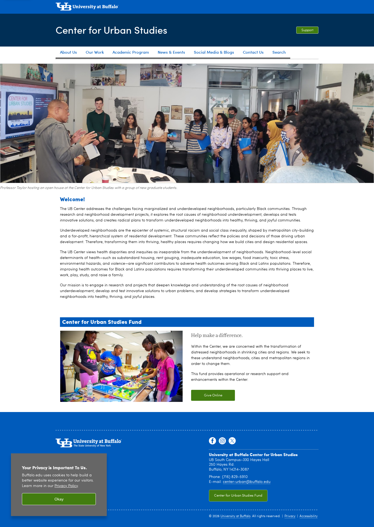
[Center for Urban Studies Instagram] (222, 441)
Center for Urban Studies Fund (235, 495)
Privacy (289, 516)
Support (307, 30)
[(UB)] (187, 7)
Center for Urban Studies (111, 29)
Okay (59, 499)
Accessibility (309, 516)
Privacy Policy (66, 486)
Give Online (206, 395)
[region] (59, 484)
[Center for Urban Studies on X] (232, 441)
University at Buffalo (235, 516)
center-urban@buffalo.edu (247, 482)
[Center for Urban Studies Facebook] (212, 441)
